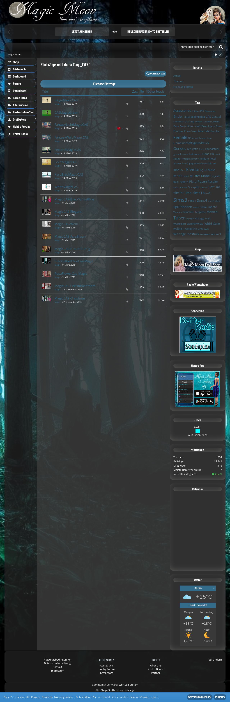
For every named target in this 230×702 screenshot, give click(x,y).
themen (212, 212)
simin (178, 192)
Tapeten (177, 212)
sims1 (197, 192)
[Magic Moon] (115, 12)
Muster (195, 176)
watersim (179, 224)
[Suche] (221, 47)
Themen (178, 81)
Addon (195, 111)
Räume (183, 187)
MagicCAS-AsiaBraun (70, 236)
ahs (201, 111)
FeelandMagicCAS (67, 150)
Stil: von (115, 690)
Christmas (178, 121)
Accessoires (182, 110)
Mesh (178, 175)
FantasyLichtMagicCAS (71, 124)
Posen (202, 181)
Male (211, 170)
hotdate (204, 158)
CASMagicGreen (66, 112)
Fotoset (202, 138)
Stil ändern (215, 659)
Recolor (213, 182)
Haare (185, 154)
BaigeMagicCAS (66, 100)
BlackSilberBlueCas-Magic (73, 261)
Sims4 (202, 200)
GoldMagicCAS (65, 162)
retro (176, 187)
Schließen (220, 697)
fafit (207, 131)
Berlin (197, 427)
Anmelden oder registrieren (197, 46)
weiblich (178, 229)
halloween (195, 154)
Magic (57, 103)
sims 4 (211, 200)
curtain (198, 121)
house (177, 163)
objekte (215, 176)
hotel (213, 158)
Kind (176, 170)
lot (205, 170)
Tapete (212, 207)
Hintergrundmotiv (190, 158)
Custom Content (211, 121)
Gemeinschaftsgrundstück (191, 143)
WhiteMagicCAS (66, 187)
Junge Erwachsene (198, 163)
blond (187, 116)
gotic (195, 149)
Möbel (206, 176)
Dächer (178, 131)
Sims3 (180, 199)
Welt (206, 228)
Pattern (184, 181)
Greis (201, 149)
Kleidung (194, 169)
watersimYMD (195, 223)
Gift (189, 149)
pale (176, 181)
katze (212, 163)
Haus (205, 154)
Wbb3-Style (212, 224)
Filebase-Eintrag (183, 86)
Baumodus (210, 111)
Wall (207, 218)
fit (189, 138)
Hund (185, 163)
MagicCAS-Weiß (66, 224)
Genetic (179, 148)
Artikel (177, 76)
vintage (199, 218)
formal (195, 138)
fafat (201, 131)
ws (213, 234)
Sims (187, 192)
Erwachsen (190, 131)
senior (204, 187)
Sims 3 (192, 200)
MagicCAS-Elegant (67, 211)
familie (215, 131)
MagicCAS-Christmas (70, 298)
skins (217, 200)
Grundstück (212, 149)
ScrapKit (193, 187)
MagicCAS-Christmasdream (74, 286)
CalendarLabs (198, 565)
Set (211, 187)
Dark (176, 126)
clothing (189, 121)
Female (180, 137)
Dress (219, 126)
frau (209, 138)
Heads (176, 158)
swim (203, 207)
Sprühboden (182, 207)
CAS (208, 117)
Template (188, 212)
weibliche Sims (194, 228)
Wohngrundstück (186, 234)
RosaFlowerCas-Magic (70, 273)
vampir (190, 218)
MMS (186, 176)
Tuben (179, 218)
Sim (217, 187)
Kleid (182, 170)
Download (194, 126)
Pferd (193, 182)
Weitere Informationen (199, 697)
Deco (183, 126)
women (205, 234)
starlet (196, 207)
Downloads (208, 126)
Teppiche (200, 212)
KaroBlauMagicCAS (68, 174)
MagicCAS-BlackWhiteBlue (74, 199)
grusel (177, 154)
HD (212, 154)
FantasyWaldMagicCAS (71, 137)
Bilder (178, 116)
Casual (216, 117)
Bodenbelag (197, 116)
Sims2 (206, 193)
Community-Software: (115, 684)
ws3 (218, 234)
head (217, 154)
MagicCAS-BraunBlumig (72, 249)
